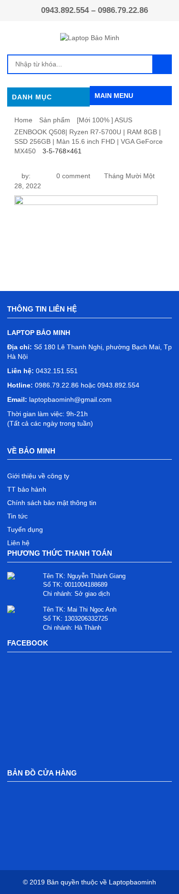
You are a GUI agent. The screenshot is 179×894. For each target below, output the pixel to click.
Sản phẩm (54, 120)
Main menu (114, 95)
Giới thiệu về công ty (38, 476)
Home (23, 120)
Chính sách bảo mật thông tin (51, 502)
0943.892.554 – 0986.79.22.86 (94, 10)
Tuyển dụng (25, 529)
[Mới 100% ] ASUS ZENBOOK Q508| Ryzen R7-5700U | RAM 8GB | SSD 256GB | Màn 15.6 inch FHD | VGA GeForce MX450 (88, 135)
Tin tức (17, 516)
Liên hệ (18, 543)
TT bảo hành (26, 489)
